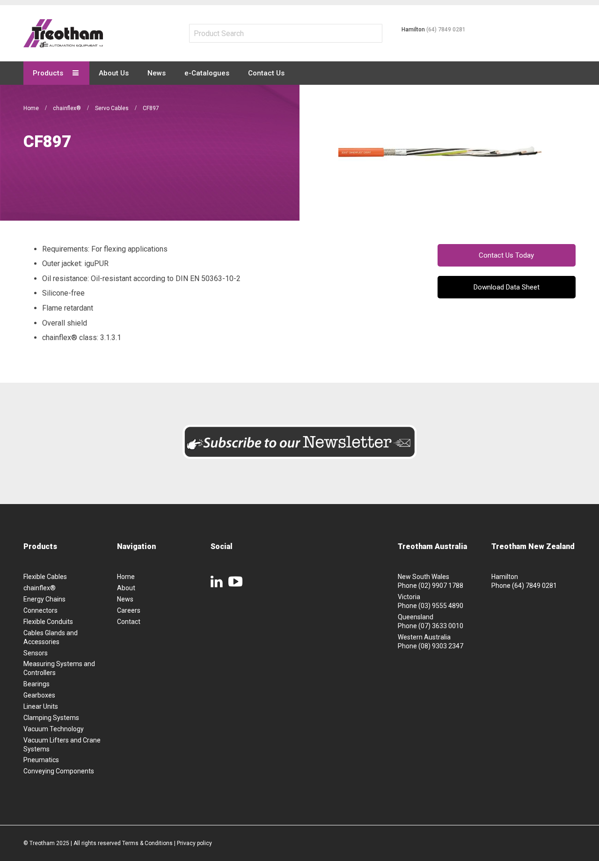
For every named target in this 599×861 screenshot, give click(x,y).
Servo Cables (112, 108)
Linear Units (40, 706)
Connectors (40, 610)
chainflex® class (69, 337)
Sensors (35, 653)
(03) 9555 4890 (440, 605)
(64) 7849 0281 (446, 29)
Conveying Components (58, 771)
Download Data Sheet (507, 287)
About (126, 588)
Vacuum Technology (53, 729)
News (125, 599)
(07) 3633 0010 (440, 626)
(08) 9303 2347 (440, 646)
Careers (128, 610)
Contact (128, 621)
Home (31, 108)
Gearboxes (39, 695)
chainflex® (67, 108)
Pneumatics (41, 760)
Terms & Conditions (147, 843)
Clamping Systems (51, 717)
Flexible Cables (45, 576)
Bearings (36, 684)
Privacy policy (194, 843)
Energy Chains (44, 599)
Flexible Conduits (48, 621)
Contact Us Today (506, 255)
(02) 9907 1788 (440, 585)
